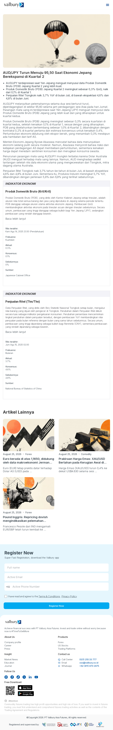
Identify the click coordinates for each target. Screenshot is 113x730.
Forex (28, 454)
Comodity (86, 454)
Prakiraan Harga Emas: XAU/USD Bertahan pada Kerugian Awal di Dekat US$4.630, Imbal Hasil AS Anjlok (82, 464)
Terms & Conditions (49, 596)
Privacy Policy (69, 596)
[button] (107, 4)
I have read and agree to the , (42, 596)
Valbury (51, 717)
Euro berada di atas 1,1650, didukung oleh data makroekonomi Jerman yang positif (28, 462)
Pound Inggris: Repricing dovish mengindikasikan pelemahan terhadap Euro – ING (25, 520)
